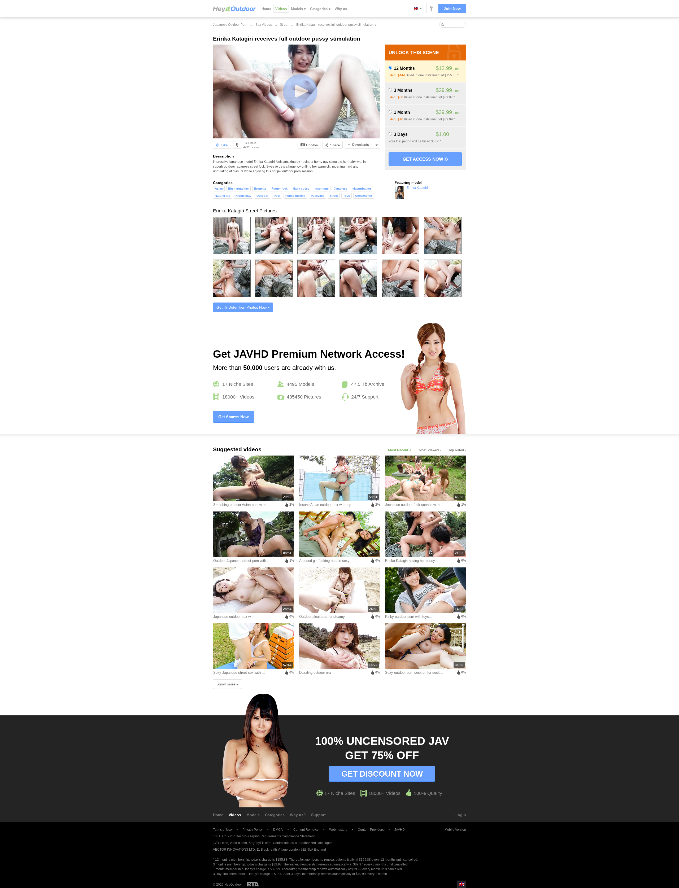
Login (460, 815)
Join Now (452, 8)
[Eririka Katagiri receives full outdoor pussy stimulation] (296, 91)
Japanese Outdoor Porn (230, 25)
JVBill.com (220, 843)
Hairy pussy (301, 188)
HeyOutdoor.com (234, 9)
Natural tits (222, 195)
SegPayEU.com (260, 843)
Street (284, 25)
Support (318, 815)
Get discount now (382, 773)
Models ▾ (298, 9)
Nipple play (243, 195)
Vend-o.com (238, 843)
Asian (219, 188)
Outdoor (262, 195)
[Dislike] (237, 145)
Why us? (298, 815)
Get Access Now (424, 159)
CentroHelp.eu (283, 843)
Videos (281, 9)
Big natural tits (238, 188)
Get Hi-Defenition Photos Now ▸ (242, 307)
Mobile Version (455, 830)
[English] (417, 8)
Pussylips (317, 195)
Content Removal (306, 830)
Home (266, 9)
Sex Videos (263, 25)
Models (253, 815)
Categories (275, 815)
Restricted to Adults (253, 884)
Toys (346, 195)
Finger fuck (280, 188)
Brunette (260, 188)
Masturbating (361, 188)
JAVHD (399, 830)
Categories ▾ (320, 9)
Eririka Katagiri (417, 188)
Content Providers (371, 830)
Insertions (322, 188)
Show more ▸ (227, 684)
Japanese (340, 188)
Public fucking (295, 195)
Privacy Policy (252, 830)
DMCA (278, 830)
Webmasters (338, 830)
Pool (277, 195)
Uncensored (363, 195)
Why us (341, 9)
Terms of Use (222, 830)
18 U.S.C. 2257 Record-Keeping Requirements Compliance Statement (264, 836)
